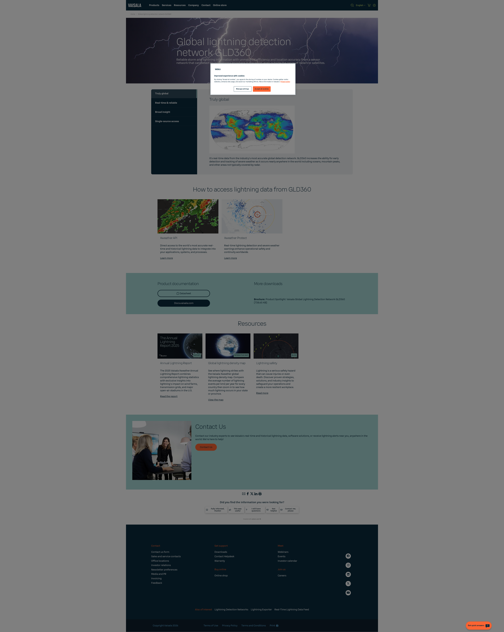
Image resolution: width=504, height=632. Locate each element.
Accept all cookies (262, 89)
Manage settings (242, 89)
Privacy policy (285, 82)
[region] (253, 79)
